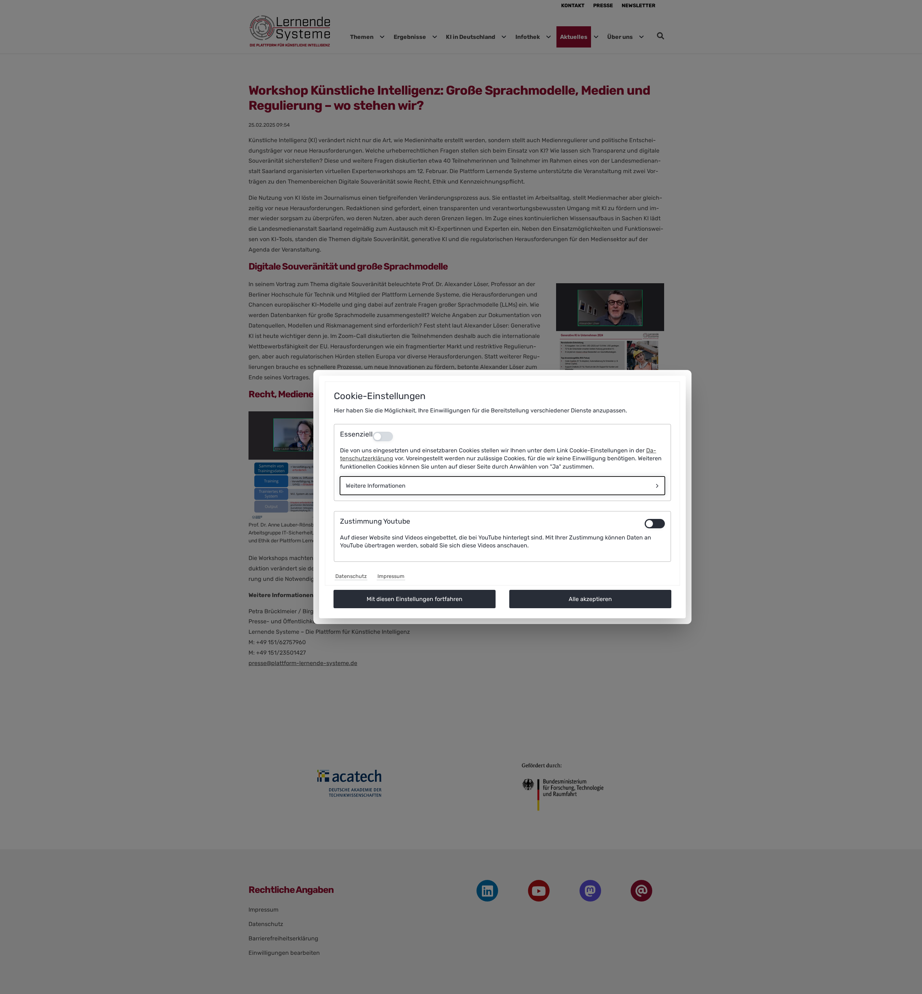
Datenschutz (351, 576)
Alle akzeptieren (590, 599)
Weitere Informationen (376, 485)
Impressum (390, 576)
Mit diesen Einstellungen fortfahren (414, 599)
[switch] (655, 523)
